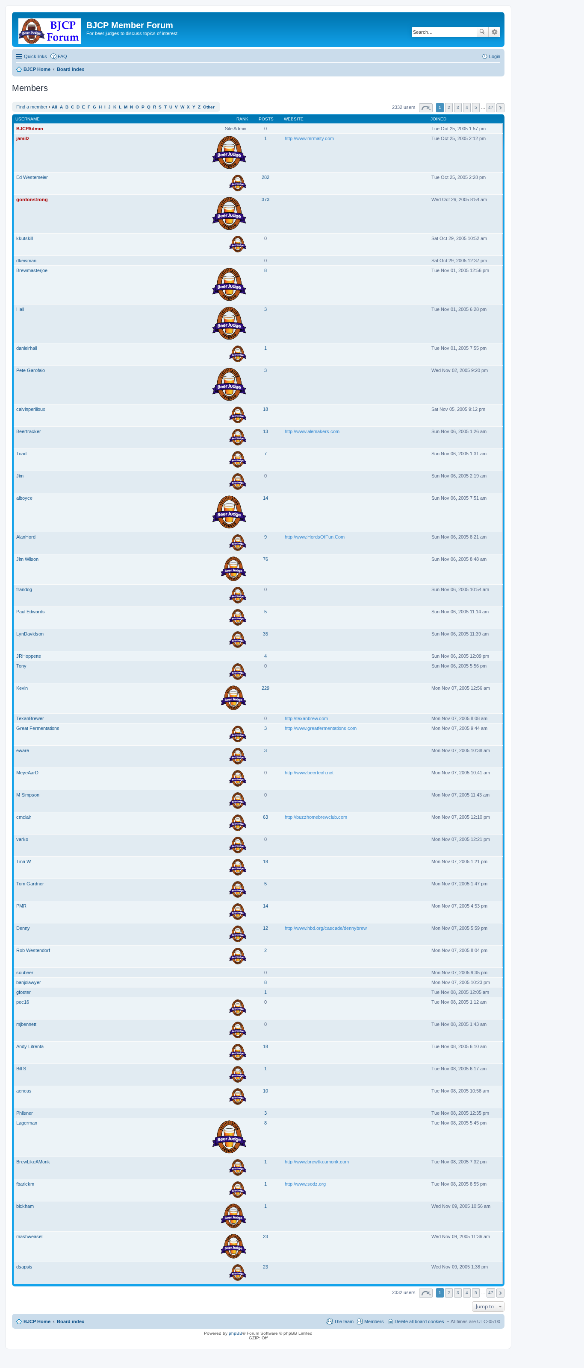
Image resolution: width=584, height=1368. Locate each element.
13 (265, 431)
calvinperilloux (30, 409)
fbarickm (25, 1183)
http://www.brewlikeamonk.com (317, 1161)
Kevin (22, 688)
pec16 (22, 1002)
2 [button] (449, 107)
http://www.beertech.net (309, 772)
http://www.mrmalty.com (309, 138)
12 (265, 928)
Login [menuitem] (494, 56)
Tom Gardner (30, 883)
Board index (70, 1321)
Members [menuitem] (374, 1321)
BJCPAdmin (29, 128)
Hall (20, 309)
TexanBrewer (30, 718)
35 (265, 633)
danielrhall (26, 348)
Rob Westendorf (33, 950)
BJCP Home (37, 1321)
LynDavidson (30, 633)
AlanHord (25, 536)
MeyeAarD (27, 772)
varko (22, 839)
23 (265, 1236)
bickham (25, 1206)
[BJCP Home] (50, 29)
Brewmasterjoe (31, 270)
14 (265, 498)
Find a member (31, 106)
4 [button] (467, 107)
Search (482, 32)
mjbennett (26, 1024)
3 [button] (458, 107)
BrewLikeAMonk (33, 1161)
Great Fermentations (37, 728)
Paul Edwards (30, 611)
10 (265, 1090)
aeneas (24, 1090)
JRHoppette (28, 656)
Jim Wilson (27, 559)
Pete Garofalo (30, 370)
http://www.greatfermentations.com (321, 728)
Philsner (24, 1113)
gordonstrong (32, 199)
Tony (21, 665)
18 (265, 409)
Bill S (21, 1068)
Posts (266, 119)
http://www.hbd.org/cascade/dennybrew (326, 928)
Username (27, 119)
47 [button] (490, 107)
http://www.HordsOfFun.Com (315, 536)
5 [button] (476, 107)
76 (265, 559)
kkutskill (24, 238)
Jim (20, 475)
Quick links (35, 56)
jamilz (22, 138)
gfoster (23, 992)
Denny (23, 928)
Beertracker (28, 431)
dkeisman (26, 260)
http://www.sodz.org (305, 1183)
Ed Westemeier (32, 177)
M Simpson (27, 794)
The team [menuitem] (344, 1321)
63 (265, 817)
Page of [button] (426, 107)
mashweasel (29, 1236)
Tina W (23, 861)
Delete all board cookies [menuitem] (419, 1321)
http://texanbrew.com (306, 718)
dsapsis (24, 1266)
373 (265, 199)
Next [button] (500, 107)
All (54, 107)
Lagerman (26, 1122)
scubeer (24, 972)
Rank (242, 119)
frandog (24, 589)
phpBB (235, 1333)
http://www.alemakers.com (312, 431)
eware (22, 750)
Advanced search (494, 32)
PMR (21, 905)
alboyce (24, 498)
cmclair (23, 817)
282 (265, 177)
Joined (438, 119)
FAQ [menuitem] (62, 56)
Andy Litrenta (30, 1046)
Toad (21, 453)
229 (265, 688)
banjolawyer (28, 982)
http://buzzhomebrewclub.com (316, 817)
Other (209, 107)
